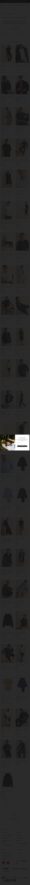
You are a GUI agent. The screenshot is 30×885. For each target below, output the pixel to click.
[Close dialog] (28, 435)
